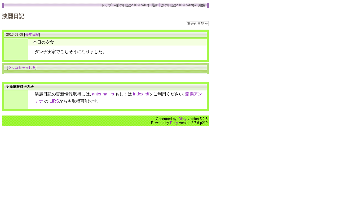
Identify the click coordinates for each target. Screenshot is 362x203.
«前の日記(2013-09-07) (131, 5)
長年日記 (32, 34)
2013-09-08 (14, 34)
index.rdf (141, 94)
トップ (106, 5)
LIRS (54, 101)
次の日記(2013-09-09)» (178, 5)
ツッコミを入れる (22, 68)
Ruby (174, 123)
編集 (201, 5)
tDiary (182, 119)
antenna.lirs (103, 94)
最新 (155, 5)
